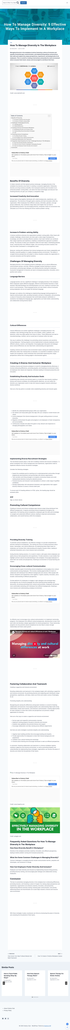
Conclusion (14, 147)
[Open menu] (67, 3)
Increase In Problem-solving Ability (22, 121)
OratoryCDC (14, 48)
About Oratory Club (9, 1008)
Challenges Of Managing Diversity (20, 122)
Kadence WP (47, 1026)
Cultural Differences (18, 126)
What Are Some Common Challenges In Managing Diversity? (27, 144)
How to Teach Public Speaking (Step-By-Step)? (10, 976)
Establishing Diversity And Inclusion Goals (23, 129)
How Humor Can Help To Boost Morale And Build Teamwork (20, 956)
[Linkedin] (5, 1018)
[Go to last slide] (4, 983)
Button (23, 2)
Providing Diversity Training (20, 135)
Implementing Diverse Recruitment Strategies (24, 131)
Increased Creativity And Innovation (22, 119)
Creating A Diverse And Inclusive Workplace (23, 127)
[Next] (66, 983)
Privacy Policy (7, 1010)
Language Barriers (18, 124)
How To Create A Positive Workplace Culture (50, 955)
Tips (11, 42)
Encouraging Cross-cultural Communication (24, 137)
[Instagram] (8, 1018)
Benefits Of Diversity (17, 118)
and (15, 132)
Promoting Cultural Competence (20, 134)
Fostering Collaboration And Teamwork (22, 139)
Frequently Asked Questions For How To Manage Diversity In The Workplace (31, 141)
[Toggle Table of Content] (48, 116)
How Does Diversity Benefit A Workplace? (23, 142)
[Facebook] (3, 1018)
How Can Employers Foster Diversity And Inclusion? (25, 145)
